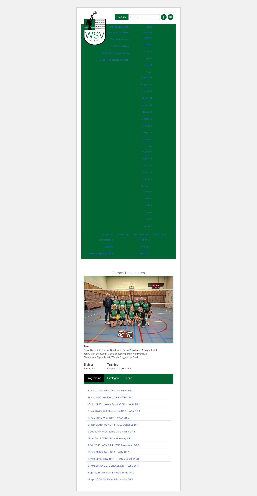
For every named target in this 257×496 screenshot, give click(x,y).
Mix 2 (149, 212)
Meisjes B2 (147, 118)
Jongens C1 (146, 91)
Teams (149, 27)
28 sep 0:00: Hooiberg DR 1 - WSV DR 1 (110, 397)
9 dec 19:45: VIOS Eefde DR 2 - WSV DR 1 (111, 431)
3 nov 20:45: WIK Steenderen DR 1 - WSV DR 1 (114, 411)
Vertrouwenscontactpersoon (116, 53)
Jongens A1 (146, 77)
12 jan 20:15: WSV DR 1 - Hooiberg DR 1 (110, 438)
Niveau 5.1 (147, 151)
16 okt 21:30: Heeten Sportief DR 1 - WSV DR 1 (114, 404)
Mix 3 (149, 219)
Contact (145, 246)
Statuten (109, 246)
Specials (148, 226)
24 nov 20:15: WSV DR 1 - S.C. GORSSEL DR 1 (113, 424)
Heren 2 (148, 65)
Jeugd (149, 72)
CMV (149, 146)
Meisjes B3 (147, 125)
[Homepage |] (95, 28)
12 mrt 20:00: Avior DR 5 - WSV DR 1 (108, 452)
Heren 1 (148, 58)
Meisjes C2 (147, 139)
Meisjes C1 (147, 132)
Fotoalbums (143, 239)
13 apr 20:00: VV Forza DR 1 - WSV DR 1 (110, 479)
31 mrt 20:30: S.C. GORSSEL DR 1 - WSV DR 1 (113, 465)
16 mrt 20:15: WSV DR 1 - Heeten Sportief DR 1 (114, 458)
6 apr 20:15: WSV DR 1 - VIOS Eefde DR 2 (111, 472)
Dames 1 (148, 37)
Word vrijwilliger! (122, 46)
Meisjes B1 (147, 112)
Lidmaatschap (106, 239)
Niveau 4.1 (147, 158)
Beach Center (160, 234)
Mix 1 (149, 205)
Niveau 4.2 (146, 165)
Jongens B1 (146, 84)
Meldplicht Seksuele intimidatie (114, 59)
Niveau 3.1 (147, 172)
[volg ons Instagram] (170, 17)
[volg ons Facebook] (164, 17)
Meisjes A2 (147, 105)
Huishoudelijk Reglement (101, 253)
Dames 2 (148, 44)
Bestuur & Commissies (119, 32)
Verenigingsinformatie (119, 27)
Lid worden (107, 234)
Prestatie (147, 32)
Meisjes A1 (147, 98)
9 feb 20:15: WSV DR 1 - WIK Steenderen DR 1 (113, 445)
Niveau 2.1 (147, 179)
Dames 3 (147, 51)
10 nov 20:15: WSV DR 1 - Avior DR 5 (108, 417)
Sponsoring (123, 234)
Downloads (143, 253)
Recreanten (146, 186)
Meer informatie (141, 234)
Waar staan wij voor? (120, 39)
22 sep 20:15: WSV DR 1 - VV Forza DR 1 (110, 390)
